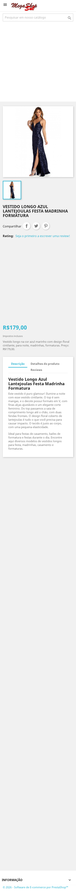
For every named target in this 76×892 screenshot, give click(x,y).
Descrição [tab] (18, 364)
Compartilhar (26, 226)
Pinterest (45, 226)
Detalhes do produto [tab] (45, 364)
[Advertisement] (38, 61)
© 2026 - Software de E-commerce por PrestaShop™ (35, 887)
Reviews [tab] (36, 370)
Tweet (36, 226)
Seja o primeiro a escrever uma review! (42, 236)
